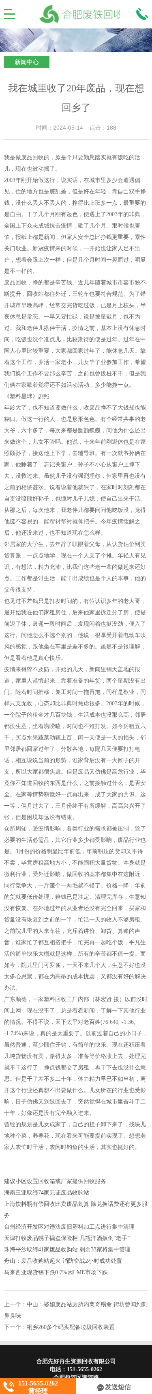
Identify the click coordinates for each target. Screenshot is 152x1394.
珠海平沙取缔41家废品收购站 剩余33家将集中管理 (67, 1250)
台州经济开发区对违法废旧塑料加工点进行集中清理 (69, 1227)
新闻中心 (27, 62)
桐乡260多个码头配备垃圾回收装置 (71, 1327)
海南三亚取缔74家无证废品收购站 (46, 1193)
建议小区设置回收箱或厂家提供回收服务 (55, 1181)
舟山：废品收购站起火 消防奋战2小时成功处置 (63, 1261)
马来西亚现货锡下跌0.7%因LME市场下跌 (56, 1272)
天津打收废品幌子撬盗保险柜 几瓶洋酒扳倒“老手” (67, 1238)
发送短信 (118, 1386)
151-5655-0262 (84, 1369)
